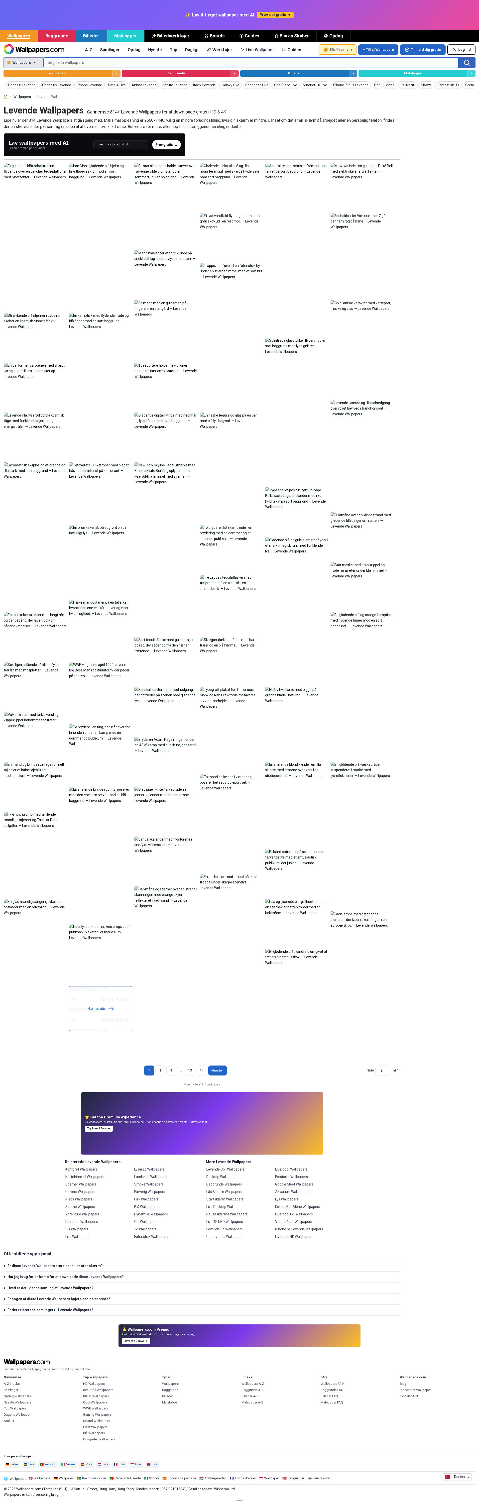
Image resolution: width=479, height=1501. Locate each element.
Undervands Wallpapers (224, 1237)
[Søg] (467, 62)
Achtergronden (215, 1478)
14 (202, 1070)
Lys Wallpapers (286, 1199)
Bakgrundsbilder (94, 1478)
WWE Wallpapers (95, 1408)
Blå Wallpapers (145, 1207)
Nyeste (155, 49)
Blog (403, 1384)
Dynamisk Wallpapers (151, 1214)
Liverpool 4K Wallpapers (293, 1237)
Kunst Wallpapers (96, 1396)
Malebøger (125, 35)
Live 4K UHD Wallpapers (224, 1222)
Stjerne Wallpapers (80, 1207)
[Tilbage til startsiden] (33, 50)
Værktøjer (222, 49)
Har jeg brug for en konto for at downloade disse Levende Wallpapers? (65, 1277)
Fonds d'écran (245, 1478)
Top (173, 49)
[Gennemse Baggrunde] (235, 73)
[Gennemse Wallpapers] (116, 73)
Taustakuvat (322, 1478)
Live (31, 1464)
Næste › (217, 1070)
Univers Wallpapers (80, 1192)
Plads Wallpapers (78, 1199)
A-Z (88, 49)
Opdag (336, 35)
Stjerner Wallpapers (80, 1184)
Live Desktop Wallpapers (225, 1207)
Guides (252, 35)
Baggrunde (56, 35)
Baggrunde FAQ (332, 1390)
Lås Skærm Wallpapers (224, 1192)
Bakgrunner (296, 1478)
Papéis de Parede (128, 1478)
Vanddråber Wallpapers (293, 1222)
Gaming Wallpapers (97, 1414)
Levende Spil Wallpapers (225, 1169)
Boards (217, 35)
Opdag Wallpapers (17, 1396)
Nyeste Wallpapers (17, 1402)
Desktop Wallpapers (222, 1177)
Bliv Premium (341, 50)
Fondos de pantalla (182, 1478)
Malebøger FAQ (332, 1402)
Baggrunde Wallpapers (224, 1184)
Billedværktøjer (173, 35)
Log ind (464, 50)
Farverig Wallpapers (149, 1192)
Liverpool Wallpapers (291, 1169)
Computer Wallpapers (99, 1439)
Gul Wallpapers (145, 1222)
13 (190, 1070)
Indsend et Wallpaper (415, 1390)
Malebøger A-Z (252, 1402)
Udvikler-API (409, 1396)
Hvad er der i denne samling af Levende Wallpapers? (50, 1288)
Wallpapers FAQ (332, 1384)
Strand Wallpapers (96, 1421)
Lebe (14, 1464)
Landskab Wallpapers (151, 1177)
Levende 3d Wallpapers (224, 1229)
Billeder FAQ (329, 1396)
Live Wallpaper (260, 49)
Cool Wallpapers (95, 1402)
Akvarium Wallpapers (292, 1192)
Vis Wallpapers (76, 1229)
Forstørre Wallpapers (291, 1177)
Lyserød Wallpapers (149, 1169)
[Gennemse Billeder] (353, 73)
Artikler (9, 1421)
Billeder (91, 35)
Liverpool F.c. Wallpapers (294, 1214)
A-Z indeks (12, 1384)
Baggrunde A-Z (252, 1390)
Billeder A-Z (249, 1396)
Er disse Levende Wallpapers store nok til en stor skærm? (55, 1266)
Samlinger (110, 49)
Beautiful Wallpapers (98, 1390)
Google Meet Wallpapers (294, 1184)
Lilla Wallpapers (77, 1237)
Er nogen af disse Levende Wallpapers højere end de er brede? (58, 1299)
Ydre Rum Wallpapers (82, 1214)
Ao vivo (50, 1464)
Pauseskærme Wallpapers (226, 1214)
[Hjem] (5, 97)
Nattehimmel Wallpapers (84, 1177)
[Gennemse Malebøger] (471, 73)
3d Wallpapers (145, 1229)
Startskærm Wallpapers (224, 1199)
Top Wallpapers (15, 1408)
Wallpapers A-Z (252, 1384)
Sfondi (154, 1478)
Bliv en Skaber (294, 35)
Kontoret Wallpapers (81, 1169)
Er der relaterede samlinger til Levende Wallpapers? (50, 1310)
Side (370, 1070)
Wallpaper (66, 1478)
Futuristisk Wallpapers (151, 1237)
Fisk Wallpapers (146, 1199)
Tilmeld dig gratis (426, 50)
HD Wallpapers (94, 1384)
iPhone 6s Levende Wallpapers (299, 1229)
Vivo (89, 1464)
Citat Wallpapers (95, 1427)
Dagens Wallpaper (17, 1414)
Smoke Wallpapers (149, 1184)
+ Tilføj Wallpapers (378, 50)
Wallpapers (18, 35)
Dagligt (192, 49)
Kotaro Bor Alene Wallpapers (297, 1207)
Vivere (70, 1464)
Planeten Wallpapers (81, 1222)
